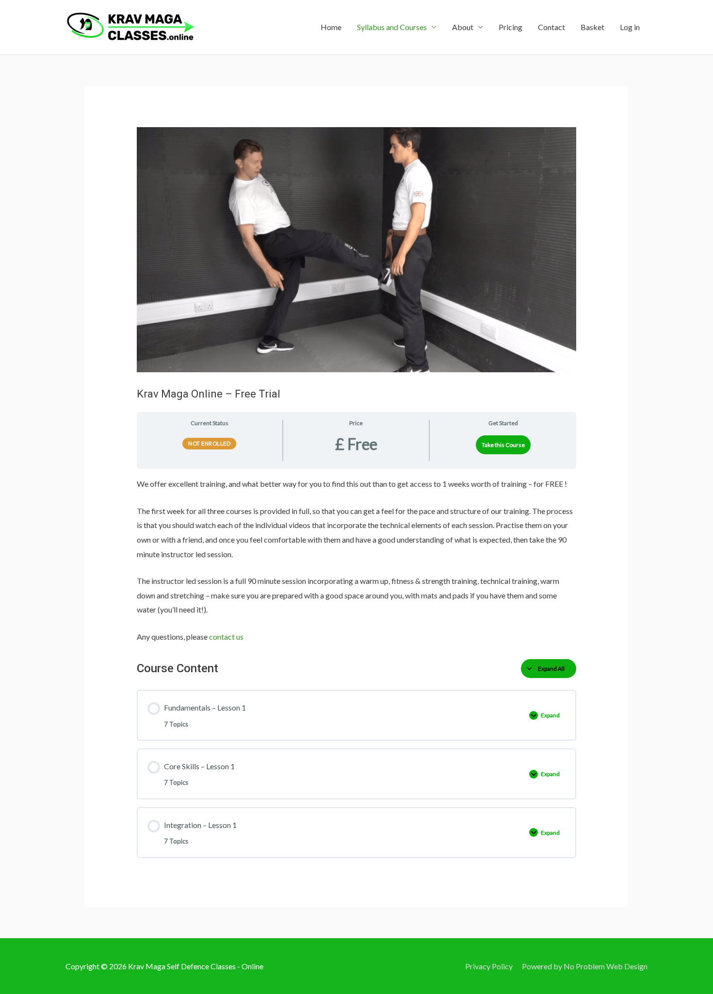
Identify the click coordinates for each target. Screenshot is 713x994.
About (462, 27)
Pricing (510, 27)
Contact (551, 27)
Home (331, 27)
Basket (592, 27)
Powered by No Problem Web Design (585, 966)
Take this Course (503, 444)
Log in (630, 27)
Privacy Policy (489, 966)
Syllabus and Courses (392, 27)
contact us (226, 636)
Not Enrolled (209, 443)
